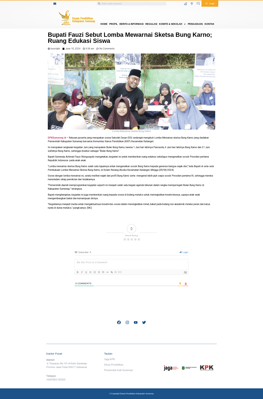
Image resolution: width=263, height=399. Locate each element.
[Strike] (90, 272)
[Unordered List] (99, 272)
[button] (210, 3)
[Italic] (82, 272)
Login (185, 252)
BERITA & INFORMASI (131, 24)
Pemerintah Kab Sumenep (118, 370)
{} (116, 272)
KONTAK (209, 24)
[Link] (112, 272)
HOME (103, 24)
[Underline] (86, 272)
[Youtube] (136, 322)
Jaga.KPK (109, 359)
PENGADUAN (195, 24)
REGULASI (151, 24)
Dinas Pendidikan (113, 364)
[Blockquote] (103, 272)
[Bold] (77, 272)
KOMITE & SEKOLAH (170, 24)
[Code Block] (107, 272)
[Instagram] (127, 322)
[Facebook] (119, 322)
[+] (120, 272)
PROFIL (113, 24)
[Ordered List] (95, 272)
